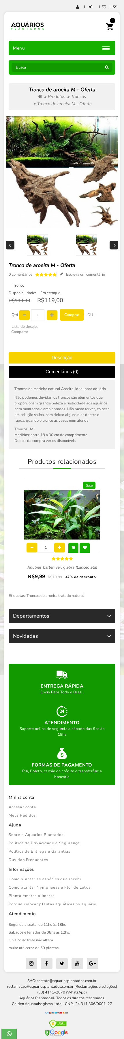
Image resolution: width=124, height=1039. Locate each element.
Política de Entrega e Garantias (39, 851)
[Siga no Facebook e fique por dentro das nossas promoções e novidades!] (46, 963)
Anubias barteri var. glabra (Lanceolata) (62, 567)
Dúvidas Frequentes (28, 859)
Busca (106, 69)
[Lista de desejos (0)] (104, 7)
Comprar (71, 314)
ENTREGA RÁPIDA (62, 686)
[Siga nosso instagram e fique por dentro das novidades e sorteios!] (31, 963)
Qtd (15, 314)
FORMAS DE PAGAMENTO (62, 765)
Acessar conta (22, 807)
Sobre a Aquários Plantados (36, 834)
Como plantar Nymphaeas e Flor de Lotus (50, 887)
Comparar (19, 331)
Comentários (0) (62, 371)
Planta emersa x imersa (32, 895)
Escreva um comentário (85, 274)
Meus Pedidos (22, 815)
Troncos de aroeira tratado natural (55, 595)
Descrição (62, 357)
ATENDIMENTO (62, 723)
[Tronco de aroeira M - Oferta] (62, 172)
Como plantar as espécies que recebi (45, 879)
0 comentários (20, 274)
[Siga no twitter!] (62, 963)
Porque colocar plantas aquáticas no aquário (52, 904)
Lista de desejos (25, 326)
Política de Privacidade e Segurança (44, 843)
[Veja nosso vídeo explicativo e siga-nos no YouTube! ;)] (77, 963)
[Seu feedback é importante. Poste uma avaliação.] (92, 963)
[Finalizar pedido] (114, 7)
